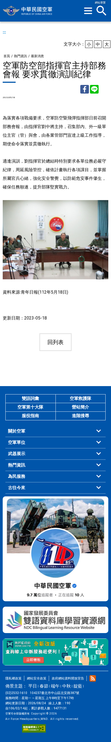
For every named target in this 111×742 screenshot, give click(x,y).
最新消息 (37, 56)
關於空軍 (16, 431)
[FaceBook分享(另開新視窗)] (84, 89)
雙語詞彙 (30, 398)
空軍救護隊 (80, 398)
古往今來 (16, 487)
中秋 (66, 686)
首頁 (7, 56)
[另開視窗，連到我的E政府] (55, 651)
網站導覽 (100, 2)
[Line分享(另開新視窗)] (94, 89)
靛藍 (78, 686)
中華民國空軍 (28, 10)
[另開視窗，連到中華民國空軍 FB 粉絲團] (55, 548)
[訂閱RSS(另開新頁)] (93, 678)
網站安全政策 (36, 678)
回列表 (55, 342)
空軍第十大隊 (30, 407)
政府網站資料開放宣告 (68, 678)
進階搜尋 (80, 415)
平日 (32, 686)
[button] (88, 11)
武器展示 (16, 453)
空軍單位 (16, 442)
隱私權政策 (13, 678)
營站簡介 (80, 407)
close (101, 11)
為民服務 (16, 476)
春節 (44, 686)
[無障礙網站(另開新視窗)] (34, 728)
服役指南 (30, 415)
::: (4, 32)
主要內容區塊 (44, 2)
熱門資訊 (20, 56)
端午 (55, 686)
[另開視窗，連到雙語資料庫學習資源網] (55, 620)
